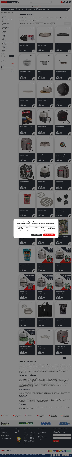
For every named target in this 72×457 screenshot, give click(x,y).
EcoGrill (3, 26)
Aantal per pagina (47, 23)
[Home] (4, 9)
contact (64, 2)
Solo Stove (4, 40)
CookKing (4, 24)
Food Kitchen (4, 30)
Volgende (70, 358)
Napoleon (4, 36)
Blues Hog (4, 16)
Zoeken (3, 53)
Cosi (3, 51)
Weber (3, 50)
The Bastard (4, 46)
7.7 (61, 2)
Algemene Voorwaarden (42, 437)
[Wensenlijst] (70, 2)
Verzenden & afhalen (42, 431)
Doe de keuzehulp (37, 6)
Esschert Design (5, 27)
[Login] (67, 2)
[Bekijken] (67, 9)
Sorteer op (32, 23)
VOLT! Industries (5, 48)
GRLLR (3, 32)
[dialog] (70, 455)
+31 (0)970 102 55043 (6, 433)
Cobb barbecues (6, 23)
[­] (15, 431)
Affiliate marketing (41, 436)
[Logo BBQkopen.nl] (10, 2)
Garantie (39, 433)
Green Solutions (21, 450)
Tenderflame (4, 44)
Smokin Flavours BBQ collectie (8, 42)
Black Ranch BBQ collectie (7, 19)
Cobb (3, 21)
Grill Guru (4, 31)
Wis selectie (12, 63)
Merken (2, 14)
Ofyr (3, 38)
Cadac (3, 20)
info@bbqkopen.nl (5, 435)
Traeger (4, 47)
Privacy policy (40, 439)
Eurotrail (4, 28)
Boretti (3, 17)
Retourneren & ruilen (42, 432)
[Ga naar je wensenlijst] (70, 2)
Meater (3, 35)
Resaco (3, 39)
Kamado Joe (4, 34)
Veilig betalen (40, 435)
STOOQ (3, 43)
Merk (2, 60)
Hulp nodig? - (35, 6)
